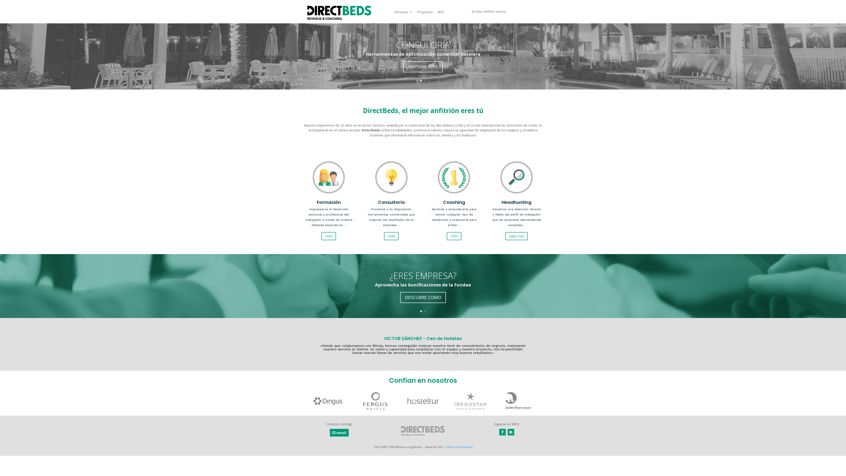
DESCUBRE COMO (423, 297)
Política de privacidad (459, 447)
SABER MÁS (423, 67)
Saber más (516, 236)
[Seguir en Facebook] (502, 432)
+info (328, 236)
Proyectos (425, 12)
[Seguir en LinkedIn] (511, 432)
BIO (441, 12)
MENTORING (423, 45)
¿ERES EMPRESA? (423, 276)
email (341, 432)
